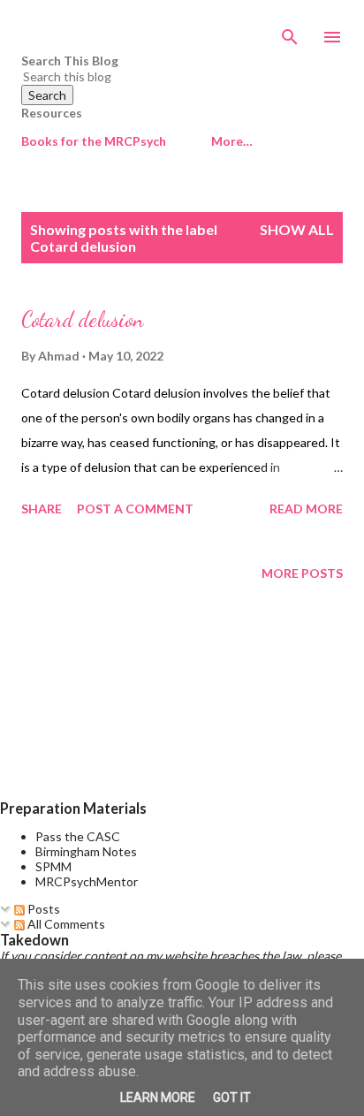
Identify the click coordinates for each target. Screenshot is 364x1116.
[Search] (289, 31)
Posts (42, 908)
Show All (297, 229)
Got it (232, 1097)
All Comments (65, 923)
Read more (306, 508)
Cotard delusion (82, 319)
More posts (302, 573)
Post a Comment (135, 508)
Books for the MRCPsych (93, 140)
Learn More (157, 1097)
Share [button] (41, 508)
